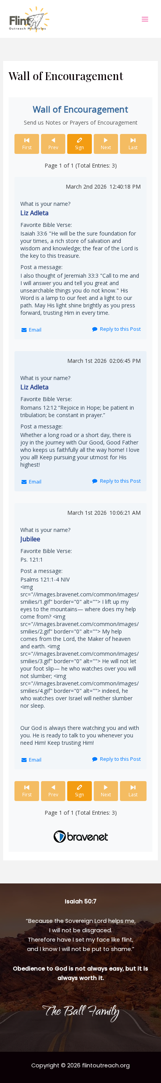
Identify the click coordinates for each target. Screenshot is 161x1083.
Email (35, 329)
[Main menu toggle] (145, 19)
